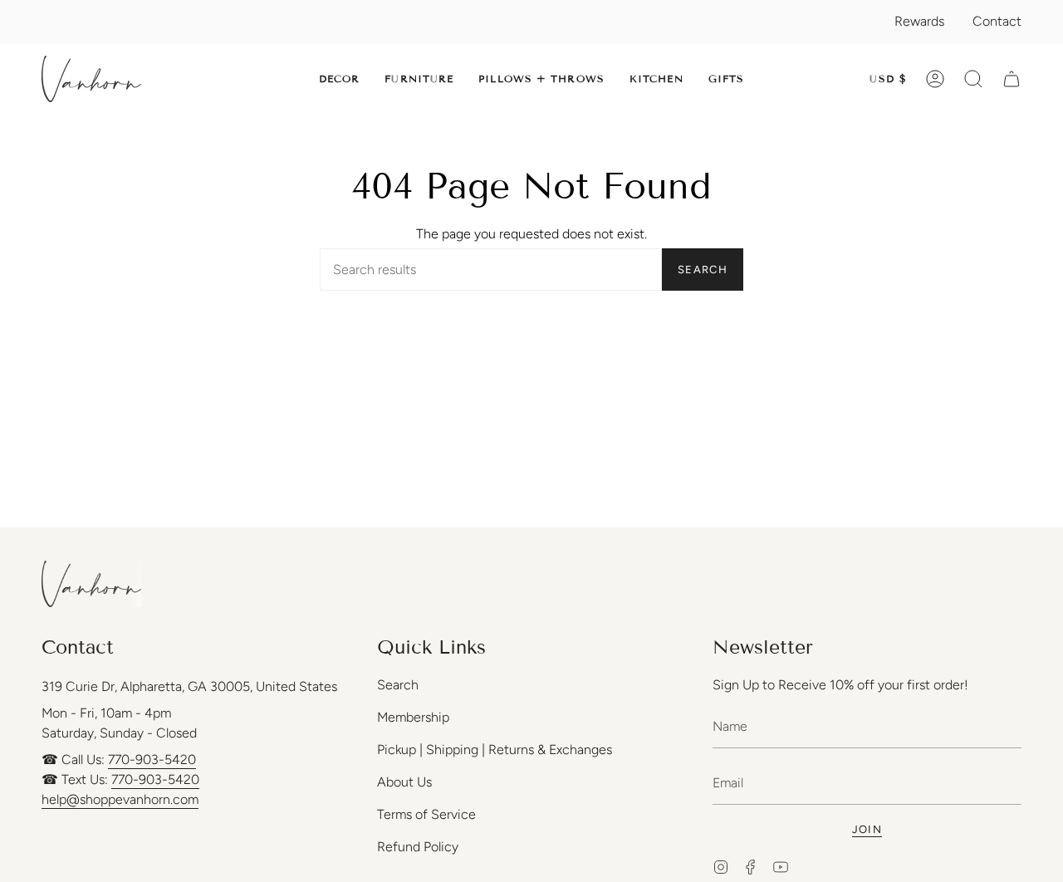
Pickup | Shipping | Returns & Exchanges (494, 749)
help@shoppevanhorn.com (120, 799)
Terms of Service (426, 814)
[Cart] (1011, 79)
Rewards (919, 21)
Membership (413, 717)
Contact (996, 21)
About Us (404, 782)
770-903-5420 (152, 759)
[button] (339, 79)
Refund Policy (417, 847)
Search (702, 269)
